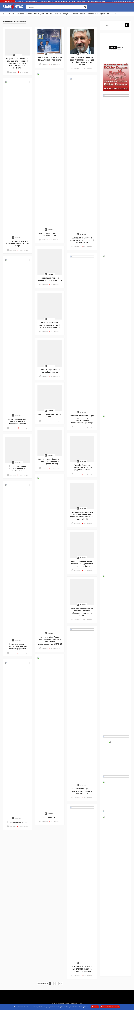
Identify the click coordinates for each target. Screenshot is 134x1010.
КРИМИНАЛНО (93, 14)
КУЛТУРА (58, 14)
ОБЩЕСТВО (67, 14)
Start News (12, 72)
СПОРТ (75, 14)
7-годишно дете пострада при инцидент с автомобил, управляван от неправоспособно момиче (61, 1)
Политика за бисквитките (110, 1007)
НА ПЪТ (109, 14)
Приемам (95, 1007)
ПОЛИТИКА (20, 14)
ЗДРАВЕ (102, 14)
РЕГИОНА (29, 14)
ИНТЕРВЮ (49, 14)
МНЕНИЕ (83, 14)
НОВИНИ (18, 55)
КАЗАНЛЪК (10, 14)
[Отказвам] (131, 1007)
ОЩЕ (116, 14)
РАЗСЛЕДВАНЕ (39, 14)
